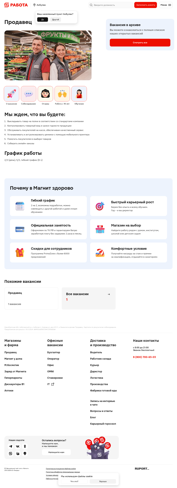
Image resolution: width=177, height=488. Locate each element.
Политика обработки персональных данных (63, 472)
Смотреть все (140, 42)
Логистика (96, 377)
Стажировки (55, 377)
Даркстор (96, 371)
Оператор (53, 358)
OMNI (50, 371)
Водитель (96, 352)
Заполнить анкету (145, 5)
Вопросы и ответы (101, 411)
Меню (164, 5)
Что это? (74, 481)
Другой (55, 19)
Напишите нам (56, 452)
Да (42, 19)
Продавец (10, 352)
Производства (99, 384)
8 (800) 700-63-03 (144, 357)
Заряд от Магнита (15, 371)
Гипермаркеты (13, 377)
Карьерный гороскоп (103, 423)
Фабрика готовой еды (103, 390)
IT (48, 384)
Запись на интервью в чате (102, 403)
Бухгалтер (53, 352)
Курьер (94, 365)
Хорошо (103, 481)
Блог (93, 417)
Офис (50, 365)
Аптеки (8, 390)
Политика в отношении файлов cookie (61, 469)
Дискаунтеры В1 (14, 384)
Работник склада (100, 358)
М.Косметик (11, 365)
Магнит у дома (13, 358)
